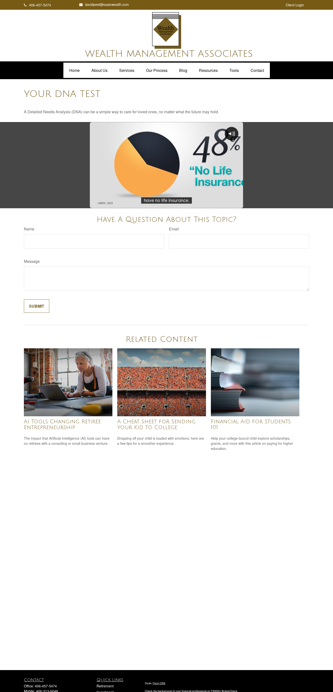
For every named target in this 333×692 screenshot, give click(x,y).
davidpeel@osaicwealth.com (107, 4)
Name (29, 229)
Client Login (295, 4)
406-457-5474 (40, 4)
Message (32, 261)
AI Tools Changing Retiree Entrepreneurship (62, 424)
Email (174, 229)
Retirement (105, 685)
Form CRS (159, 683)
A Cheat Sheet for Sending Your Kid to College (156, 424)
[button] (74, 70)
